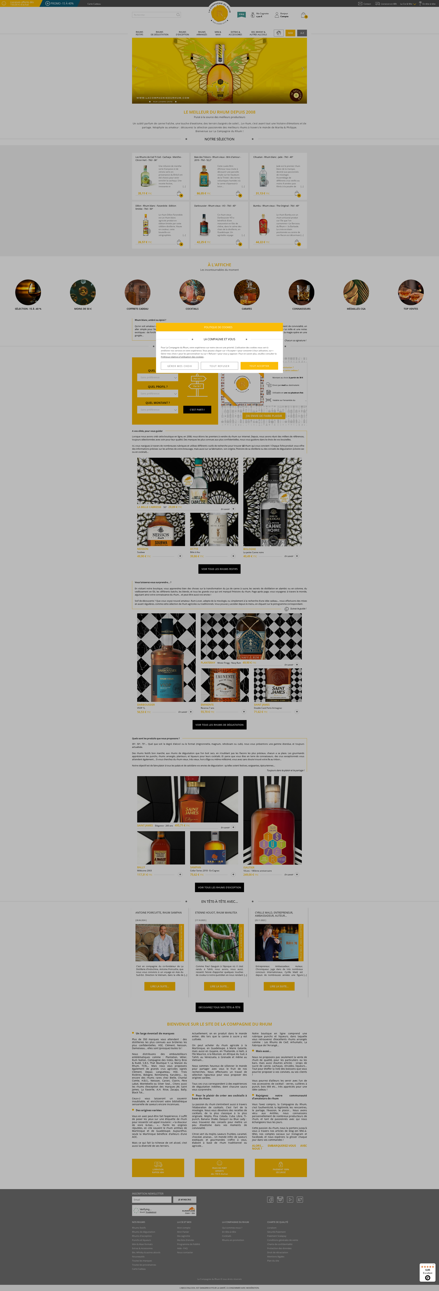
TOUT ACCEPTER (259, 365)
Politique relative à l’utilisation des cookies (182, 356)
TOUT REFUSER (219, 366)
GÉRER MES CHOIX (179, 366)
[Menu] (433, 1265)
